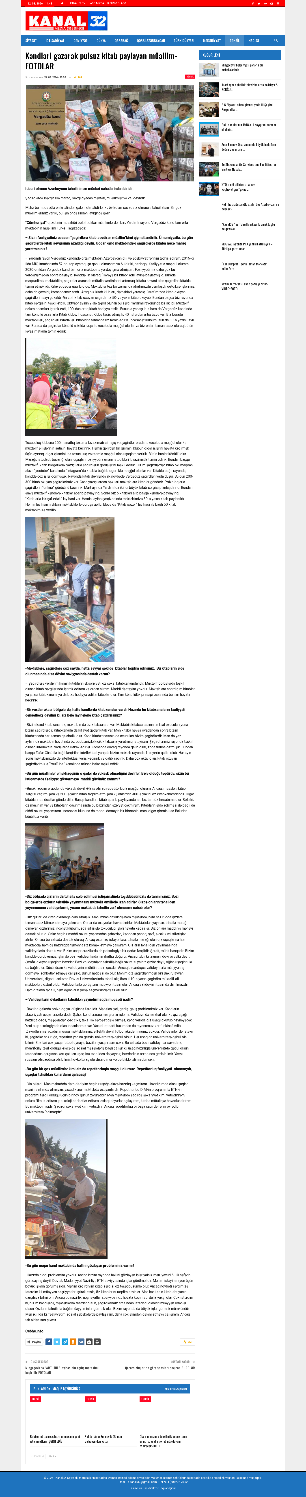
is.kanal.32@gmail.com (142, 1482)
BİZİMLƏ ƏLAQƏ (116, 3)
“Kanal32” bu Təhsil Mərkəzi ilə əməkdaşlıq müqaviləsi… (248, 226)
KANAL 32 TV (77, 3)
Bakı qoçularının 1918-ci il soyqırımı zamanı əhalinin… (249, 127)
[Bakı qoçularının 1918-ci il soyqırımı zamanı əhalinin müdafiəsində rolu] (209, 129)
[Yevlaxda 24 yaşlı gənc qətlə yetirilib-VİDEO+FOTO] (209, 289)
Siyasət (31, 40)
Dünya (101, 40)
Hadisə (254, 40)
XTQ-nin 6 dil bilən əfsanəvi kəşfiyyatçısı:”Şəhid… (238, 187)
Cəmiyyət (80, 40)
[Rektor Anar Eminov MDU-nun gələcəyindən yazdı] (110, 1414)
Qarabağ (121, 40)
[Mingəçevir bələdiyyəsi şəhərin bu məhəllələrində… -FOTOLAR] (209, 70)
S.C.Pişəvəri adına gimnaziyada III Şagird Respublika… (247, 107)
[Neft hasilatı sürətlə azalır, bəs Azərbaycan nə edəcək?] (209, 209)
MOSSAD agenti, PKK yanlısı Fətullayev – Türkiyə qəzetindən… (247, 246)
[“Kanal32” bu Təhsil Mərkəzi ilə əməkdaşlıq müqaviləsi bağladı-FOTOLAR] (209, 229)
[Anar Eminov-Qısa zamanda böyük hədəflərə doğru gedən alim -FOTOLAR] (209, 149)
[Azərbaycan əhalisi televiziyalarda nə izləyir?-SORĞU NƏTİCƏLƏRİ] (209, 89)
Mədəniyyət (212, 40)
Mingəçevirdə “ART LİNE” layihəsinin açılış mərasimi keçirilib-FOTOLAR (62, 1370)
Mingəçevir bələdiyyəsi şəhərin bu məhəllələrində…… (242, 67)
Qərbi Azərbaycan (151, 40)
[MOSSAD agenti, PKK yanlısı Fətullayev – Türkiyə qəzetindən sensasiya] (209, 249)
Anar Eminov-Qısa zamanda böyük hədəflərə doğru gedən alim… (249, 147)
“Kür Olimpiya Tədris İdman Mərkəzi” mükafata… (244, 266)
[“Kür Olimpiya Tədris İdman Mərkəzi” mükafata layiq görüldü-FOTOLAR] (209, 269)
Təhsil (235, 40)
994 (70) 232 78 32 (176, 1482)
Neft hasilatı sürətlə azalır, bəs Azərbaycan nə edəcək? (250, 206)
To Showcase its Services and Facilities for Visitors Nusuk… (249, 167)
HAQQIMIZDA (96, 3)
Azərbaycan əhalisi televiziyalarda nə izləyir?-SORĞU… (250, 87)
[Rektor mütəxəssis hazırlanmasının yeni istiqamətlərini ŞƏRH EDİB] (55, 1414)
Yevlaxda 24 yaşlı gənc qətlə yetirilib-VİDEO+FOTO (245, 286)
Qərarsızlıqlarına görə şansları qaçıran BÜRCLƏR (160, 1367)
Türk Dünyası (184, 40)
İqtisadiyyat (55, 40)
